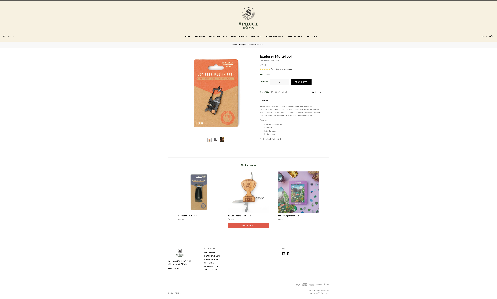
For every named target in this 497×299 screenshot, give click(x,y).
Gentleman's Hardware (269, 60)
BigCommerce (323, 293)
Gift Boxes (199, 36)
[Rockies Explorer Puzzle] (298, 192)
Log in (485, 36)
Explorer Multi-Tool (255, 45)
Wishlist (316, 92)
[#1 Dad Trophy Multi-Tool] (248, 192)
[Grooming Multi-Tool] (198, 192)
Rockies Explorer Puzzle (288, 215)
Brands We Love (217, 36)
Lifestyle (310, 36)
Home (187, 36)
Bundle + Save (238, 36)
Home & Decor (273, 36)
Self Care (256, 36)
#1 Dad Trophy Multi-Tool (239, 215)
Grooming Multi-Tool (187, 215)
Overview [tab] (264, 100)
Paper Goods (293, 36)
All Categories (211, 269)
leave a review (287, 69)
